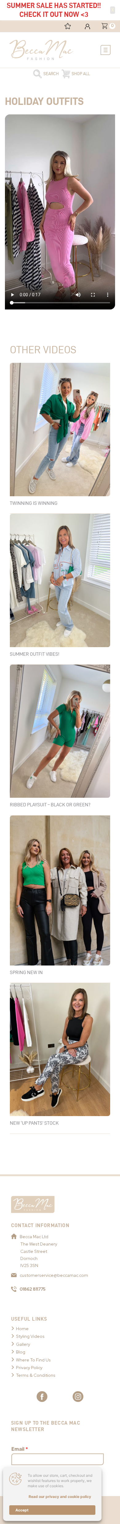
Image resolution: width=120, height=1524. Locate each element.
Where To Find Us (33, 1360)
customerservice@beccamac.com (54, 1275)
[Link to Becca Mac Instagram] (78, 1396)
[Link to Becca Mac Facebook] (42, 1396)
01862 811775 (33, 1289)
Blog (20, 1352)
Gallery (23, 1344)
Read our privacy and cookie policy (60, 1496)
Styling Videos (30, 1336)
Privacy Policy (29, 1367)
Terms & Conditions (35, 1375)
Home (22, 1328)
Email (19, 1449)
